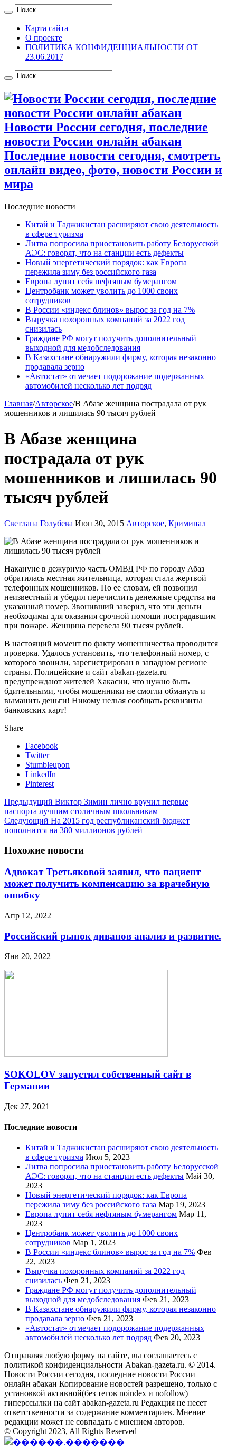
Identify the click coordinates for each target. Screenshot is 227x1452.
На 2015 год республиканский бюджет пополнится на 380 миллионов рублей (97, 825)
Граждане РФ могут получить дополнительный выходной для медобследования (110, 343)
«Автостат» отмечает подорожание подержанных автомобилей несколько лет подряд (114, 381)
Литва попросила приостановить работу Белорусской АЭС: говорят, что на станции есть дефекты (122, 248)
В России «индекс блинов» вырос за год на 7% (110, 309)
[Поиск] (8, 12)
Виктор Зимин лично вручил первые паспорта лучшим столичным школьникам (96, 806)
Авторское (54, 403)
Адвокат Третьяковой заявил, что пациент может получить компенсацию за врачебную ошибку (107, 883)
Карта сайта (46, 28)
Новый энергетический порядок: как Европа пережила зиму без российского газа (106, 267)
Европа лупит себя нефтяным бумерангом (101, 281)
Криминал (187, 523)
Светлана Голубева (39, 523)
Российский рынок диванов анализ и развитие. (112, 936)
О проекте (43, 37)
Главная (18, 403)
